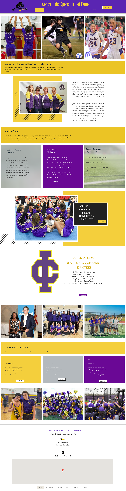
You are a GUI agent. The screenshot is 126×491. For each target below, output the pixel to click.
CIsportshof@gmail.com (63, 445)
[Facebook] (63, 452)
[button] (93, 10)
